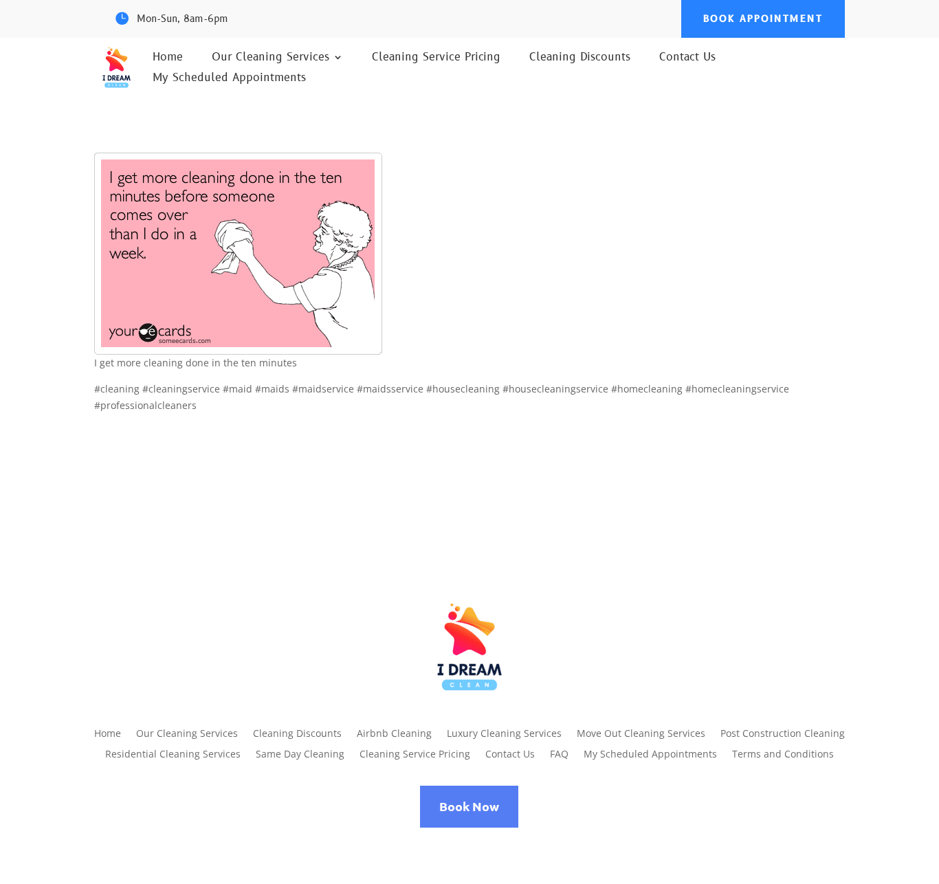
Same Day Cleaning (300, 754)
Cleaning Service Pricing (436, 58)
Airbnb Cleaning (394, 734)
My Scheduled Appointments (229, 79)
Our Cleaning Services (270, 58)
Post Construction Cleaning (782, 734)
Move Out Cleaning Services (641, 734)
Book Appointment (763, 18)
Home (168, 58)
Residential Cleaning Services (173, 754)
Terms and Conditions (783, 754)
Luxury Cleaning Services (504, 734)
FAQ (559, 754)
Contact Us (687, 58)
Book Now (469, 806)
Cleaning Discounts (579, 58)
